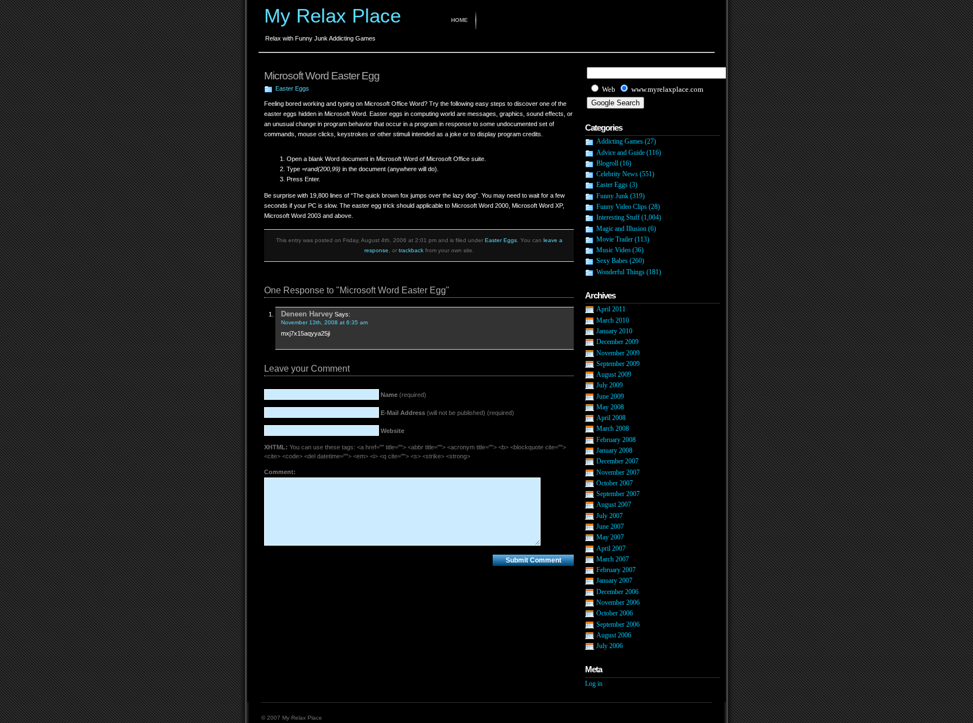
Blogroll (607, 163)
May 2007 (610, 537)
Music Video (613, 250)
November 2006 (618, 602)
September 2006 (618, 624)
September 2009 (618, 364)
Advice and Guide (620, 153)
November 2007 (618, 472)
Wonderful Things (620, 272)
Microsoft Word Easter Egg (322, 76)
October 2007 (614, 483)
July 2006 (609, 646)
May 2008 (610, 407)
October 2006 (614, 613)
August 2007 (613, 504)
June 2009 (610, 396)
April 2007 (611, 548)
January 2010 (614, 331)
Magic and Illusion (621, 229)
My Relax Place (332, 15)
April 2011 (611, 309)
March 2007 (612, 559)
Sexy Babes (612, 261)
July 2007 (609, 516)
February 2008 (616, 440)
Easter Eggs (292, 88)
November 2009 (618, 353)
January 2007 (614, 580)
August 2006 (613, 635)
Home (459, 20)
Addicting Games (619, 141)
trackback (411, 250)
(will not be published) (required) (447, 412)
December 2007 (617, 461)
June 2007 (610, 526)
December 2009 (617, 342)
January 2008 (614, 450)
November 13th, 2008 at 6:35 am (324, 322)
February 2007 (616, 570)
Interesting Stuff (618, 217)
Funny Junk (612, 196)
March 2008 (612, 428)
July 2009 (609, 385)
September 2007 (618, 494)
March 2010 (612, 320)
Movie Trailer (614, 239)
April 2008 (611, 418)
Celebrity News (617, 174)
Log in (593, 684)
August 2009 (613, 374)
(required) (403, 394)
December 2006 (617, 592)
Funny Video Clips (621, 207)
